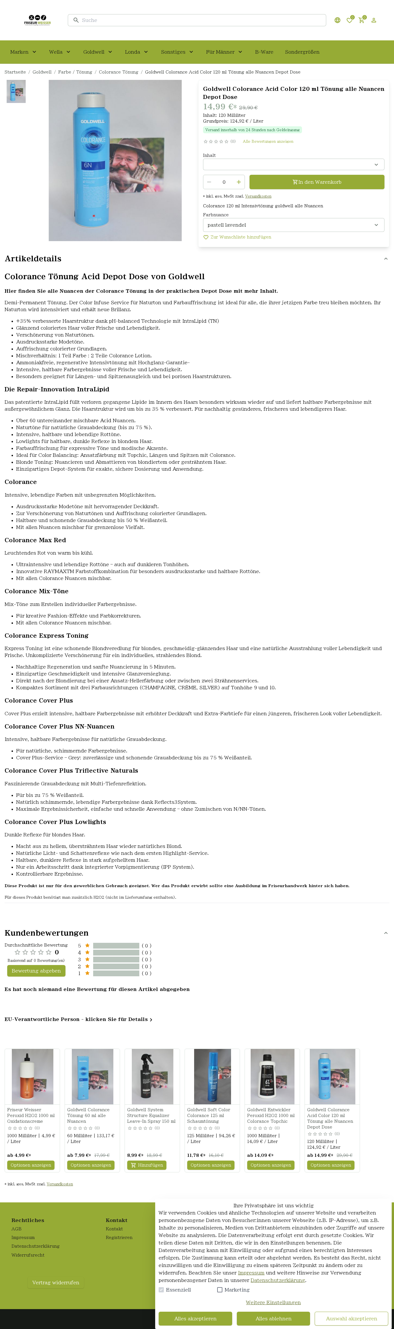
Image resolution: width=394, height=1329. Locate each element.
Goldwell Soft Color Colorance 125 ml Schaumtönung (208, 1115)
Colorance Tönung (118, 72)
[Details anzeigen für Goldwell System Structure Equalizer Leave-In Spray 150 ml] (152, 1076)
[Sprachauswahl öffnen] (337, 20)
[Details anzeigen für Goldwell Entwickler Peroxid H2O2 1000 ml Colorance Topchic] (272, 1076)
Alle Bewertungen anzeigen (268, 141)
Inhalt (209, 155)
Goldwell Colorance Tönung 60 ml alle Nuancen (88, 1115)
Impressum (251, 1272)
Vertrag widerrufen (55, 1282)
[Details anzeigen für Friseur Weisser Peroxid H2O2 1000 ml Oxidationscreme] (32, 1076)
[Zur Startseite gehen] (37, 20)
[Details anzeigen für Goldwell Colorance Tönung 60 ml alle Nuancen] (92, 1076)
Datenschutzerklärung (278, 1280)
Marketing (237, 1289)
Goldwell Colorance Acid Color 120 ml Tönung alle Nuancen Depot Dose (330, 1118)
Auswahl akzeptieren (351, 1318)
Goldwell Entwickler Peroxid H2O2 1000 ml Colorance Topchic (271, 1115)
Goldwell (42, 72)
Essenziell (178, 1289)
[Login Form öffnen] (374, 20)
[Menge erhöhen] (239, 182)
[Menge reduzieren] (209, 182)
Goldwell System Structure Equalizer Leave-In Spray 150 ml (151, 1115)
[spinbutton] (224, 182)
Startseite (15, 72)
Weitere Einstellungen (273, 1302)
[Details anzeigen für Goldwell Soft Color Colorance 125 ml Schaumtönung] (212, 1076)
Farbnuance (216, 215)
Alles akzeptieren (195, 1318)
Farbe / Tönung (75, 72)
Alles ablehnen (274, 1318)
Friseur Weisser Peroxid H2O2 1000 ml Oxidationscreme (31, 1115)
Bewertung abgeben (36, 970)
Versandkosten (258, 196)
